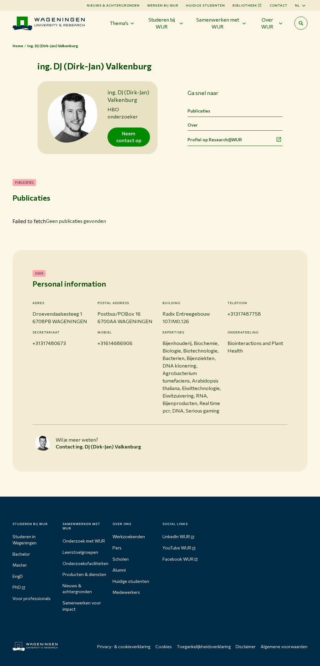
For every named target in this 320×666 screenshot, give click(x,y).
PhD (16, 587)
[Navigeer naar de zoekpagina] (301, 23)
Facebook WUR (177, 559)
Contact (279, 5)
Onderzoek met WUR (83, 540)
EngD (17, 576)
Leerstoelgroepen (80, 552)
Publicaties (199, 110)
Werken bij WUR (162, 5)
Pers (117, 547)
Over (193, 125)
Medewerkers (126, 592)
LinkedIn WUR (176, 536)
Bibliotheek (244, 5)
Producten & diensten (84, 574)
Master (19, 565)
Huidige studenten (205, 5)
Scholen (120, 559)
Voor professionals (31, 598)
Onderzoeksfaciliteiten (85, 563)
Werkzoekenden (128, 536)
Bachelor (21, 554)
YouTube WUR (176, 547)
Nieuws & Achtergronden (113, 5)
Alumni (119, 570)
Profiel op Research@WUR (215, 139)
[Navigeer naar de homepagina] (48, 23)
